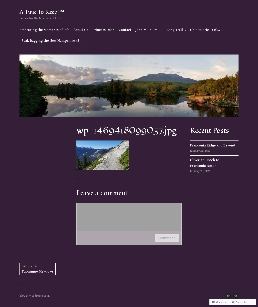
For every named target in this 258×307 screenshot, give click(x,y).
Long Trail (175, 30)
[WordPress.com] (236, 296)
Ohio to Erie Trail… (205, 30)
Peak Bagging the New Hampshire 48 (50, 41)
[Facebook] (228, 296)
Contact (125, 30)
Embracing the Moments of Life (44, 30)
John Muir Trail (147, 30)
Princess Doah (103, 30)
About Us (81, 30)
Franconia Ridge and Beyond (212, 145)
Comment (166, 238)
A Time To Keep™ (41, 12)
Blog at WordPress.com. (34, 296)
